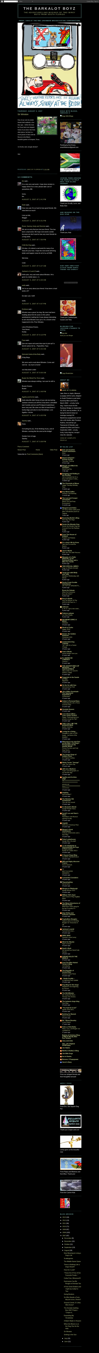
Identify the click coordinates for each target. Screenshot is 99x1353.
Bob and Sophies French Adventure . (69, 450)
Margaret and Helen (69, 508)
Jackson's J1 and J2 (29, 271)
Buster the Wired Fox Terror (31, 378)
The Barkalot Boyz (49, 8)
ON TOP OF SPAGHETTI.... (71, 586)
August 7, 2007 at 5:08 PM (34, 441)
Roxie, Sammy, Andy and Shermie (33, 226)
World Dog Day (67, 469)
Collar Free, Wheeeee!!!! (72, 1278)
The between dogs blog (70, 1001)
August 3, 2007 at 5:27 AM (34, 266)
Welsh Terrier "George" (70, 762)
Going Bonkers (69, 1294)
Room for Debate (68, 590)
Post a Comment (23, 446)
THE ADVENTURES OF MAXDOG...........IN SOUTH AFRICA (70, 667)
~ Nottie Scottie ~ (68, 978)
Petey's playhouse (69, 839)
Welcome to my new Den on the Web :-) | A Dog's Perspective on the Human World (71, 744)
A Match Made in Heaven (72, 1321)
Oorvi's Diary (67, 1062)
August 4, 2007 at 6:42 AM (34, 349)
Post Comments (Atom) (35, 454)
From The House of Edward (69, 535)
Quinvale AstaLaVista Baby (31, 354)
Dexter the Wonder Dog (70, 524)
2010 (64, 1226)
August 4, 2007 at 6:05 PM (34, 415)
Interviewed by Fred (68, 687)
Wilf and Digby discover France (71, 862)
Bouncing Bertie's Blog (70, 518)
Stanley (24, 421)
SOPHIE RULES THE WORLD (69, 957)
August (67, 1250)
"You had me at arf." (69, 1008)
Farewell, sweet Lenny (69, 937)
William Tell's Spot (68, 895)
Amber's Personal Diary (71, 701)
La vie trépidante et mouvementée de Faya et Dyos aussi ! (70, 847)
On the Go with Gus (69, 685)
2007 (64, 1235)
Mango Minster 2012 (68, 890)
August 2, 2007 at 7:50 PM (34, 239)
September (68, 1247)
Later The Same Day (68, 764)
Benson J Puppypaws (70, 1059)
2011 (64, 1223)
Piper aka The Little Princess (71, 552)
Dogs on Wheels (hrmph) (70, 568)
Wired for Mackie (68, 942)
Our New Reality (67, 615)
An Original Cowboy (68, 758)
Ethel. (64, 453)
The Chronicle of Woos (70, 483)
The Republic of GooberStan (68, 971)
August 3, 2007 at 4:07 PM (34, 304)
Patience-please (68, 613)
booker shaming (67, 727)
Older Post (53, 450)
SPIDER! (65, 623)
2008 (64, 1232)
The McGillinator (68, 993)
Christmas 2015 (67, 637)
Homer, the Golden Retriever (69, 634)
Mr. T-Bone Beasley (69, 1020)
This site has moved (68, 802)
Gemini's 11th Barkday (69, 493)
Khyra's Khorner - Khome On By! (68, 458)
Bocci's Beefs (67, 598)
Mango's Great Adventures (67, 830)
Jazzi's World (67, 551)
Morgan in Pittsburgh (70, 888)
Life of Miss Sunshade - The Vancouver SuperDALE (70, 693)
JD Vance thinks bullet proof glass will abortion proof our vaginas (71, 511)
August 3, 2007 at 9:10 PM (34, 335)
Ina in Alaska (66, 1056)
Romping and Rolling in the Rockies (70, 474)
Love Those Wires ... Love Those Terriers (69, 714)
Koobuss (25, 309)
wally (24, 285)
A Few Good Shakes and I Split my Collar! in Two (72, 1289)
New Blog (65, 1003)
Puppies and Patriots (68, 538)
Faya (23, 340)
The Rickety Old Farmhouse (68, 799)
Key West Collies (68, 492)
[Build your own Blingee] (63, 333)
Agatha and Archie (28, 397)
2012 (64, 1220)
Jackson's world (68, 929)
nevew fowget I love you (69, 653)
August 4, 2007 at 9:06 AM (34, 372)
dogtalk (65, 823)
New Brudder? (66, 794)
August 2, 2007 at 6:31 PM (34, 221)
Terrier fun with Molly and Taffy (69, 573)
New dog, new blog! (68, 520)
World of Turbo (67, 627)
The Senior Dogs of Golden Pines (69, 755)
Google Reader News (69, 808)
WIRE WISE (66, 935)
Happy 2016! (66, 629)
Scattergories (68, 1258)
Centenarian (66, 696)
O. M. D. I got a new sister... (71, 608)
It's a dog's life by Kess (70, 542)
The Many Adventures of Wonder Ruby (71, 904)
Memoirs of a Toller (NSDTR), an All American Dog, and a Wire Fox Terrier (70, 559)
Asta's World (67, 651)
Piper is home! (66, 944)
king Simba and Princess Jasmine (68, 913)
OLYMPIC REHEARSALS (70, 857)
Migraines (65, 680)
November (68, 1241)
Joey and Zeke (67, 1041)
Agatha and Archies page (69, 778)
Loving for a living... (69, 731)
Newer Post (22, 450)
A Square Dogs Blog (69, 855)
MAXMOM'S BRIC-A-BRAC (69, 620)
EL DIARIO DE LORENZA (67, 658)
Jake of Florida (69, 390)
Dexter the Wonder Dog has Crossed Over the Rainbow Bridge (71, 528)
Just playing (66, 966)
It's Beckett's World (69, 807)
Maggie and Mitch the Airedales (70, 466)
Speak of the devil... (68, 1009)
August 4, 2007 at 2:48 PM (34, 391)
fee (23, 181)
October (67, 1244)
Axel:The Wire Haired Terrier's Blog (70, 963)
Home (38, 450)
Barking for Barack (69, 1014)
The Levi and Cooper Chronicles (70, 498)
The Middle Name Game (72, 1261)
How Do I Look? (69, 1270)
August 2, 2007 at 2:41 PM (34, 199)
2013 (64, 1217)
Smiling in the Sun (70, 1334)
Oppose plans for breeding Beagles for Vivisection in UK (70, 922)
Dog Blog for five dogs (70, 985)
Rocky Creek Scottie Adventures (69, 583)
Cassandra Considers (70, 878)
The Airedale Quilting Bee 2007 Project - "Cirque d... (71, 1310)
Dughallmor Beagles (69, 919)
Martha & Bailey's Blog (70, 1051)
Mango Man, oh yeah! (69, 841)
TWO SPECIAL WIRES (70, 566)
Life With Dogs (67, 1053)
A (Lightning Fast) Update (70, 980)
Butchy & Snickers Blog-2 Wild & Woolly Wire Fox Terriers (71, 1036)
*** (63, 869)
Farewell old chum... (68, 931)
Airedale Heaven (68, 709)
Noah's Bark (66, 948)
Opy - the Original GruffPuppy (68, 1044)
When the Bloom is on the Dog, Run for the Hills (71, 1326)
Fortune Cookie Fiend (69, 974)
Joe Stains (66, 1048)
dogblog (65, 792)
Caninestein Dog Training (68, 642)
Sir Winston (68, 1331)
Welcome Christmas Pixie (70, 825)
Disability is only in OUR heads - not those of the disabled (69, 735)
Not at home (66, 884)
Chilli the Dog (26, 245)
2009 (64, 1229)
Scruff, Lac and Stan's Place (70, 814)
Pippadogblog (67, 882)
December (68, 1238)
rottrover (65, 607)
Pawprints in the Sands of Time (70, 678)
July (65, 1338)
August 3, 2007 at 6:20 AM (34, 280)
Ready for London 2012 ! (70, 850)
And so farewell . (67, 865)
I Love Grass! (66, 1022)
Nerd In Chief (66, 1016)
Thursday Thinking (68, 461)
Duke (24, 205)
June (66, 1341)
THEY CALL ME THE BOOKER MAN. (69, 724)
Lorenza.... (65, 661)
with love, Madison (69, 769)
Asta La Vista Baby (69, 1027)
